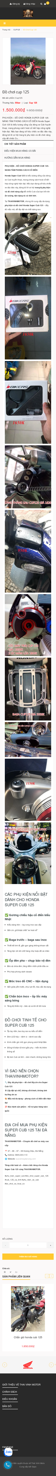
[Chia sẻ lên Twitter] (11, 1272)
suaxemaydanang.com (26, 1158)
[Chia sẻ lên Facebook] (5, 1272)
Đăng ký (16, 3)
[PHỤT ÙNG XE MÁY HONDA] (28, 1365)
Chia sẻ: (6, 1268)
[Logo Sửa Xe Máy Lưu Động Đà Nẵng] (28, 13)
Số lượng (7, 1238)
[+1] (16, 1272)
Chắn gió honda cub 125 (28, 1337)
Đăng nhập (30, 3)
